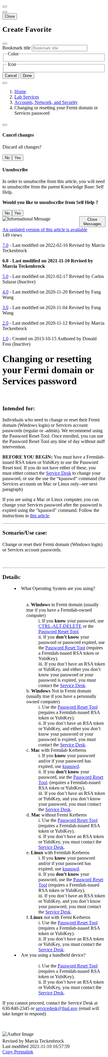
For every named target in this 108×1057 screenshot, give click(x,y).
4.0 (5, 291)
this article (39, 515)
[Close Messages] (4, 6)
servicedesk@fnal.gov (57, 1008)
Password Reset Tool (58, 631)
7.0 (5, 245)
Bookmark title (16, 47)
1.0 (5, 338)
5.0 (5, 276)
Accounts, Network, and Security (46, 102)
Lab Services (26, 96)
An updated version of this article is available (44, 229)
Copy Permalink (17, 1051)
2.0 (5, 323)
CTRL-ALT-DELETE (60, 626)
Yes (17, 157)
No (7, 157)
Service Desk (58, 473)
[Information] (4, 125)
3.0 (5, 307)
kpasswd (70, 766)
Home (20, 91)
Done (27, 75)
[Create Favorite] (4, 83)
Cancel (11, 75)
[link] (4, 12)
